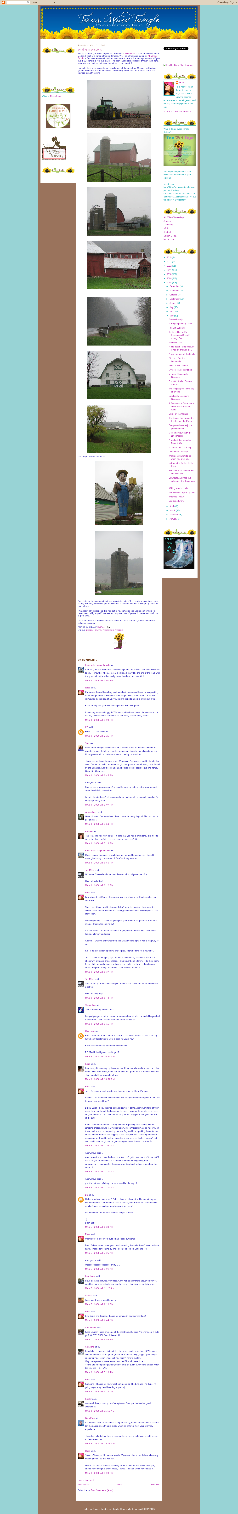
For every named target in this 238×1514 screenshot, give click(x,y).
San (87, 743)
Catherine (89, 1347)
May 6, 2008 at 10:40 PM (100, 1056)
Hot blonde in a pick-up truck (182, 492)
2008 (169, 282)
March (173, 510)
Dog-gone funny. (176, 501)
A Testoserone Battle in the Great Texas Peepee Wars (181, 406)
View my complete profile (177, 111)
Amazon (167, 221)
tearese (88, 1295)
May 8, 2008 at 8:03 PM (99, 1473)
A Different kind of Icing (180, 447)
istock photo (169, 239)
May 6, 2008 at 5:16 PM (99, 843)
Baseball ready (176, 319)
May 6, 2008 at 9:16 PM (99, 1024)
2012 (169, 266)
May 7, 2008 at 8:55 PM (99, 1339)
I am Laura (90, 1276)
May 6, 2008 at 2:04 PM (99, 720)
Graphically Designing (130, 1509)
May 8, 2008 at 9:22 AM (99, 1391)
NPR (166, 228)
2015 (169, 257)
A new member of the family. (182, 354)
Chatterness (90, 1327)
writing (119, 630)
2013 (169, 261)
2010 (169, 274)
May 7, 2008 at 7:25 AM (99, 1253)
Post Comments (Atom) (102, 1490)
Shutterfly (168, 232)
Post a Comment (86, 1480)
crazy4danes (91, 812)
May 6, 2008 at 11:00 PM (100, 1145)
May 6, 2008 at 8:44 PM (99, 998)
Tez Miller (89, 870)
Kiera (87, 1064)
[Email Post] (108, 627)
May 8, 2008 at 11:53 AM (100, 1411)
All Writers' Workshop (174, 217)
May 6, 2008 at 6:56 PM (99, 863)
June (172, 311)
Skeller (88, 1399)
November (175, 290)
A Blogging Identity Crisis (180, 323)
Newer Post (83, 1484)
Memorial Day (175, 342)
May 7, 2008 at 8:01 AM (99, 1269)
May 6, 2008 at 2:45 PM (99, 775)
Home (119, 1484)
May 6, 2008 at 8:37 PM (99, 972)
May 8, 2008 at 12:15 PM (100, 1443)
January (174, 519)
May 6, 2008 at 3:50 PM (99, 824)
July (172, 307)
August (173, 303)
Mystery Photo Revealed (180, 370)
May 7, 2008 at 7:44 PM (99, 1320)
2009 (169, 278)
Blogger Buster (55, 96)
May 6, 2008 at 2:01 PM (99, 680)
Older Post (155, 1484)
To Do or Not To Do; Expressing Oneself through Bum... (179, 335)
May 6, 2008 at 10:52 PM (100, 1079)
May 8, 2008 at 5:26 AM (99, 1372)
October (174, 295)
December (175, 286)
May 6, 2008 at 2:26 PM (99, 736)
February (174, 514)
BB (86, 1195)
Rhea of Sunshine (177, 328)
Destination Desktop (178, 451)
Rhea (87, 688)
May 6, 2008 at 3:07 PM (99, 805)
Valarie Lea (90, 1005)
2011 (169, 270)
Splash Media (170, 236)
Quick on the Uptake (178, 414)
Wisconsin (130, 53)
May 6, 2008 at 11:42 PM (100, 1171)
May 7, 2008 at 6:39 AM (99, 1227)
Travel (98, 630)
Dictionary (168, 224)
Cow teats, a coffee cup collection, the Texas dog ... (182, 481)
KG (86, 727)
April (172, 506)
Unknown (89, 1031)
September (175, 299)
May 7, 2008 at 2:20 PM (99, 1304)
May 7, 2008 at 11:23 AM (100, 1288)
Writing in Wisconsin (91, 49)
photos (90, 630)
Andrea (88, 831)
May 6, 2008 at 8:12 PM (99, 885)
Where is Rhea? (176, 497)
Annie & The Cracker (178, 365)
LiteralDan (90, 1418)
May (172, 316)
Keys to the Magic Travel (97, 665)
